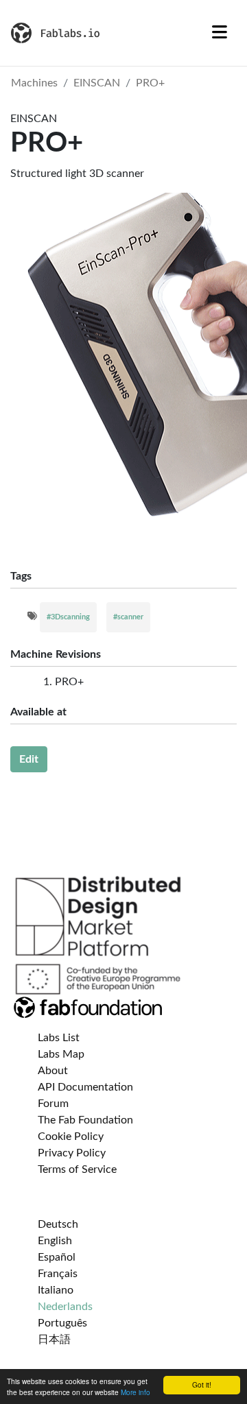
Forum (53, 1103)
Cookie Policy (71, 1136)
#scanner (128, 617)
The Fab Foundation (85, 1120)
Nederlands (65, 1306)
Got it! (201, 1384)
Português (62, 1323)
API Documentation (85, 1087)
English (55, 1240)
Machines (34, 83)
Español (56, 1257)
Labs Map (61, 1054)
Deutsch (58, 1224)
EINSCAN (96, 83)
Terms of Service (77, 1169)
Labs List (59, 1037)
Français (58, 1273)
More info (135, 1392)
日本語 (54, 1339)
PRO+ (150, 83)
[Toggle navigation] (219, 33)
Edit (28, 759)
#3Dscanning (68, 617)
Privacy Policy (72, 1152)
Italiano (55, 1290)
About (53, 1070)
